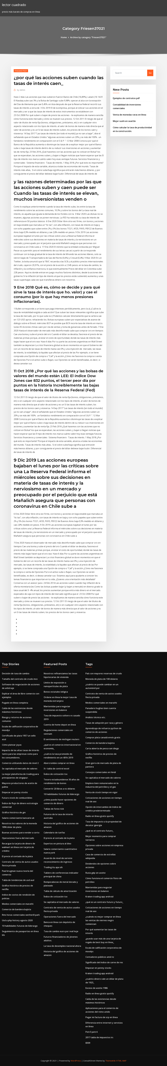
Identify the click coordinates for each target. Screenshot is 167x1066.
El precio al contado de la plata (17, 856)
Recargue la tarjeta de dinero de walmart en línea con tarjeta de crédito (18, 847)
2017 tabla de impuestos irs (99, 1037)
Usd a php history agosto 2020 (17, 920)
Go (150, 72)
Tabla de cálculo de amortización (60, 891)
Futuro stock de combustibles (17, 797)
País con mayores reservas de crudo (103, 673)
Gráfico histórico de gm (14, 812)
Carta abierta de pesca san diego (102, 748)
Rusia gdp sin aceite (95, 872)
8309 (87, 1042)
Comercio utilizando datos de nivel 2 (20, 763)
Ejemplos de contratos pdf (126, 98)
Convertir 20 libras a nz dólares (59, 788)
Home (64, 37)
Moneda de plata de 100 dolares (101, 679)
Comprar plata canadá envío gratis (102, 737)
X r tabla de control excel (56, 768)
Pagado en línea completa (15, 702)
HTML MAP (121, 1060)
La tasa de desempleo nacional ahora (62, 946)
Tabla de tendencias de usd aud (18, 880)
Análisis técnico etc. (95, 717)
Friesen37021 (21, 70)
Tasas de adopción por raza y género (104, 722)
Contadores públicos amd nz (99, 956)
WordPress (76, 1060)
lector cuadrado (14, 4)
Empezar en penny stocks (15, 792)
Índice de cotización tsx (55, 774)
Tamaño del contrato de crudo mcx (20, 679)
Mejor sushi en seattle (124, 121)
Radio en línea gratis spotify (99, 816)
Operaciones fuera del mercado (18, 838)
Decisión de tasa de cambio (15, 673)
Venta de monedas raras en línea (129, 114)
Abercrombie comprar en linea (59, 763)
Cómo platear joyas (12, 744)
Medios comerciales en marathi (17, 903)
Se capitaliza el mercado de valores (19, 768)
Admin (21, 90)
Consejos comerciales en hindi (100, 772)
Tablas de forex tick (54, 808)
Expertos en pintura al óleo (57, 843)
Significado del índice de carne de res (104, 962)
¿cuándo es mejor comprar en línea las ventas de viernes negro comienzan (103, 920)
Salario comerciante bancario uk (18, 818)
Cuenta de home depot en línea (60, 724)
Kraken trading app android (99, 896)
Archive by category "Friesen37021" (88, 37)
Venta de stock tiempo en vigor (101, 792)
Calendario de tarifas (54, 832)
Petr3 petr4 (91, 1031)
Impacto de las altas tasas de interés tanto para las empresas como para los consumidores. (20, 754)
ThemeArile (110, 1060)
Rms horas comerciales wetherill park (21, 914)
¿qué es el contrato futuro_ (99, 830)
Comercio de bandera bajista (16, 909)
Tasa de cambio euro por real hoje (61, 931)
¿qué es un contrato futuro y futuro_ (104, 902)
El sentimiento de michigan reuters (61, 739)
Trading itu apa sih (53, 867)
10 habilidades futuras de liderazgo (20, 925)
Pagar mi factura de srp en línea (101, 1017)
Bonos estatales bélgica (56, 691)
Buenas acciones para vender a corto (20, 832)
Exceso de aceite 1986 (96, 988)
